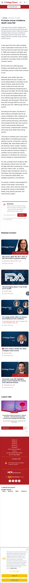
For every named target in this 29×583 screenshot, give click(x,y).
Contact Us (14, 445)
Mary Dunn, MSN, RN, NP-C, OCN (12, 261)
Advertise (14, 442)
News (16, 491)
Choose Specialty (12, 6)
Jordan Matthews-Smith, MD (10, 322)
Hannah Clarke (8, 291)
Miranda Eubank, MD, (9, 321)
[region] (14, 565)
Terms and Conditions (14, 449)
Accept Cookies (14, 580)
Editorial (14, 444)
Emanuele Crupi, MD (9, 385)
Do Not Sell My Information (14, 453)
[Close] (27, 549)
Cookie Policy (13, 568)
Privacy (14, 451)
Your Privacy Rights (14, 454)
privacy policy (8, 219)
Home (3, 491)
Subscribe (21, 215)
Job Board (14, 447)
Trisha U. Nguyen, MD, (21, 321)
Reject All (14, 575)
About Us (14, 440)
